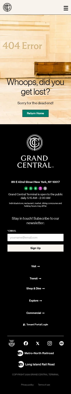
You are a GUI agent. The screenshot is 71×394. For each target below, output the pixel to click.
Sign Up (35, 248)
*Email (12, 231)
